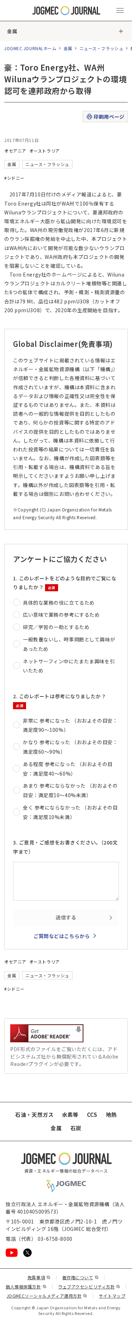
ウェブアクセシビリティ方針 (89, 1287)
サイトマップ (112, 1296)
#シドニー (14, 178)
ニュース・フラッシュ (102, 48)
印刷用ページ (109, 116)
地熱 (111, 1114)
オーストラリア (44, 151)
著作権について (80, 1277)
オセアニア (15, 151)
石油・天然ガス (34, 1114)
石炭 (75, 1128)
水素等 (70, 1114)
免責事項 (39, 1277)
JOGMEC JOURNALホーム (30, 48)
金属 (12, 31)
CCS (92, 1114)
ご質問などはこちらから (61, 935)
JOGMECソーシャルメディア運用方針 (47, 1296)
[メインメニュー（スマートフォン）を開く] (120, 10)
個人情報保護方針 (26, 1287)
